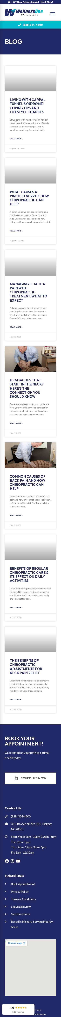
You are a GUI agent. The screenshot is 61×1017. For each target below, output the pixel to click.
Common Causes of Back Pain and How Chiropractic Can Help (27, 482)
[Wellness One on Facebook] (7, 861)
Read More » (16, 138)
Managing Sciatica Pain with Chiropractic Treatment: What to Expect (28, 292)
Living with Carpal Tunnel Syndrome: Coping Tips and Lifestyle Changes (27, 106)
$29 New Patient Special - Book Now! (33, 1)
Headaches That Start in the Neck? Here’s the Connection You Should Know (27, 388)
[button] (52, 14)
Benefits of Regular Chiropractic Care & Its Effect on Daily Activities (29, 574)
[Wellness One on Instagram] (12, 861)
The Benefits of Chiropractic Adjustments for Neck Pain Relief (26, 666)
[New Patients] (9, 2)
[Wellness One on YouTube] (18, 861)
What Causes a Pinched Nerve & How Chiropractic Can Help (29, 198)
